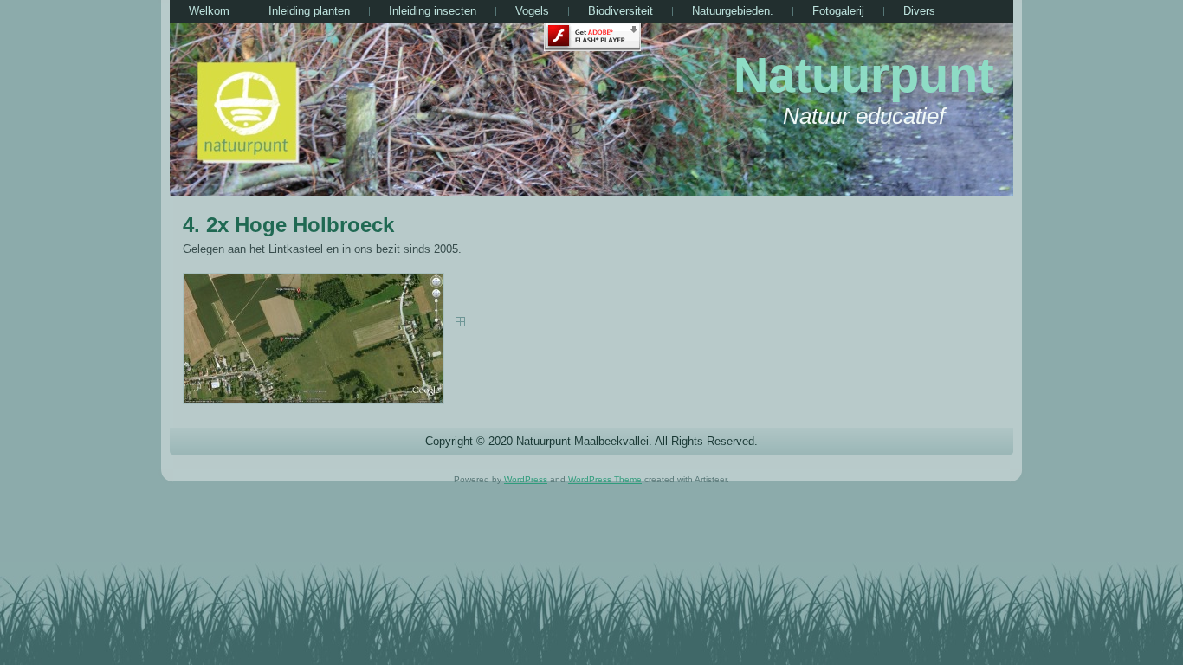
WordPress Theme (605, 479)
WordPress (525, 479)
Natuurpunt (864, 75)
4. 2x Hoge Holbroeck (288, 224)
